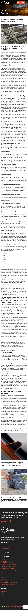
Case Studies (4, 591)
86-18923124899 (5, 548)
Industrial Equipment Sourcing (7, 562)
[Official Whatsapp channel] (8, 552)
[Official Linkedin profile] (2, 552)
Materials (3, 559)
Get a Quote (20, 2)
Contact (2, 577)
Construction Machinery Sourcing (8, 566)
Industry (3, 579)
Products (3, 573)
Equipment (3, 561)
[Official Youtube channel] (5, 552)
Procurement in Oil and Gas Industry (9, 582)
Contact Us (5, 521)
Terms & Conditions (5, 597)
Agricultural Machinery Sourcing (8, 568)
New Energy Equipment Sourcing (8, 570)
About (2, 575)
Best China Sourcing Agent (13, 606)
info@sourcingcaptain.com (7, 545)
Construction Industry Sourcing (8, 584)
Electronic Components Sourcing (8, 564)
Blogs (2, 593)
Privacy (2, 595)
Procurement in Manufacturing (7, 580)
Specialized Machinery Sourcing (8, 572)
